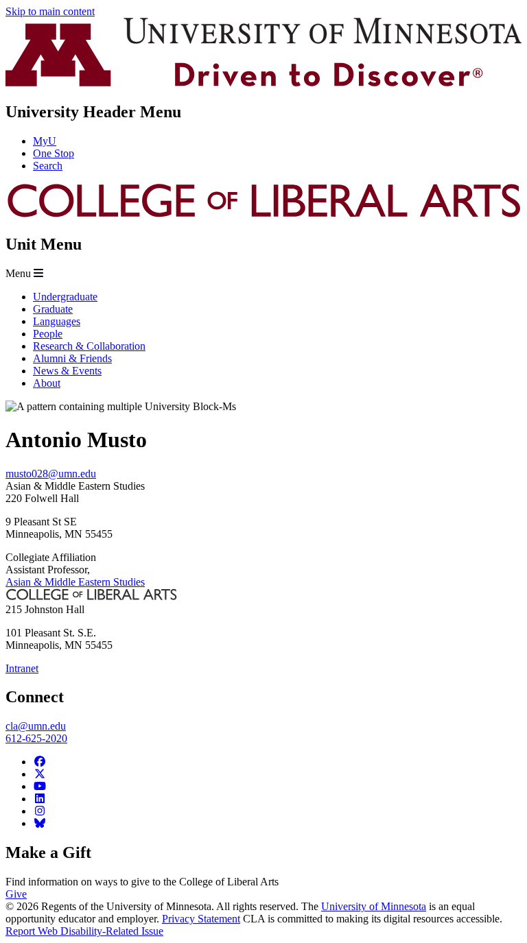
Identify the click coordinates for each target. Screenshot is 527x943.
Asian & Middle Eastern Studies (75, 582)
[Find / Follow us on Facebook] (40, 761)
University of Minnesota (373, 906)
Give (16, 894)
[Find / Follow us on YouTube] (40, 786)
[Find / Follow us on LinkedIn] (40, 798)
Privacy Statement (201, 918)
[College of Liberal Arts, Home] (263, 215)
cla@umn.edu (35, 726)
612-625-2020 (36, 738)
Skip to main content (50, 11)
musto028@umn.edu (50, 473)
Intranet (21, 668)
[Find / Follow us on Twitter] (40, 774)
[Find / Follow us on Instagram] (40, 811)
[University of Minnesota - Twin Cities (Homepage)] (263, 82)
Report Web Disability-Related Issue (84, 931)
